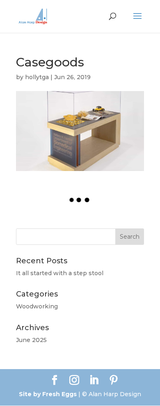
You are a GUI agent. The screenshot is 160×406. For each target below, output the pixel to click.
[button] (137, 21)
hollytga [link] (37, 77)
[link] (33, 16)
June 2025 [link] (31, 340)
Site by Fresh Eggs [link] (48, 394)
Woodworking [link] (37, 306)
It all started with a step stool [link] (59, 273)
